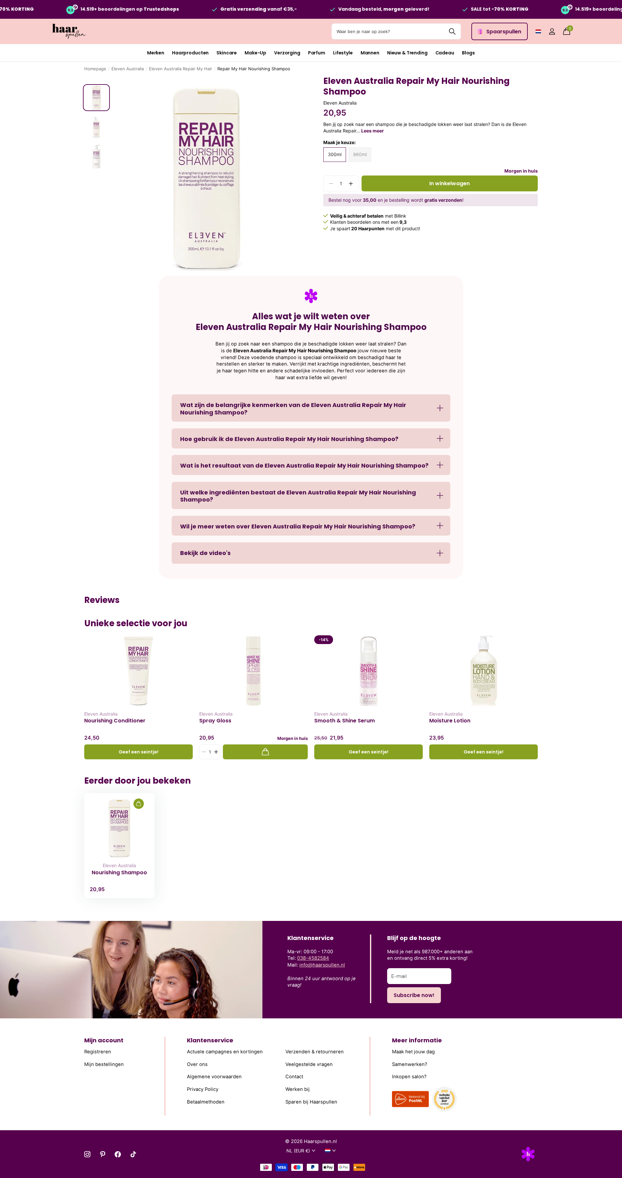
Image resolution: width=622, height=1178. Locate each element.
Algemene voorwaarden (214, 1077)
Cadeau (444, 53)
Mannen (370, 53)
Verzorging (287, 53)
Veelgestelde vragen (309, 1064)
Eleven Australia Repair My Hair (180, 68)
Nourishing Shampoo (119, 872)
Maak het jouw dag (413, 1052)
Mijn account (103, 1040)
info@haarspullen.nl (322, 965)
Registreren (97, 1052)
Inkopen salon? (409, 1077)
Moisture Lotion (449, 720)
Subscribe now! (414, 995)
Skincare (226, 53)
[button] (351, 183)
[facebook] (118, 1154)
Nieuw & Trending (407, 53)
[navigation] (96, 97)
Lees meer (372, 130)
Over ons (197, 1064)
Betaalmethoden (206, 1101)
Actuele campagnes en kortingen (225, 1052)
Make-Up (255, 53)
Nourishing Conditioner (114, 720)
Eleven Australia (127, 68)
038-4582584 (313, 958)
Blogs (468, 53)
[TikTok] (133, 1154)
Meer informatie (417, 1040)
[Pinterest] (102, 1154)
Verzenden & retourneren (314, 1052)
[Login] (552, 31)
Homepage (95, 68)
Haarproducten (190, 53)
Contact (294, 1077)
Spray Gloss (215, 720)
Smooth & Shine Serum (344, 720)
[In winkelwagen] (265, 752)
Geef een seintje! (138, 752)
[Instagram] (87, 1154)
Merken (155, 53)
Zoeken (452, 31)
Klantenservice (210, 1040)
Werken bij (297, 1089)
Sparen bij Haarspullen (311, 1101)
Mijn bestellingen (104, 1064)
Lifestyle (343, 53)
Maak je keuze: (339, 142)
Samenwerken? (409, 1064)
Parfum (316, 53)
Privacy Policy (202, 1089)
